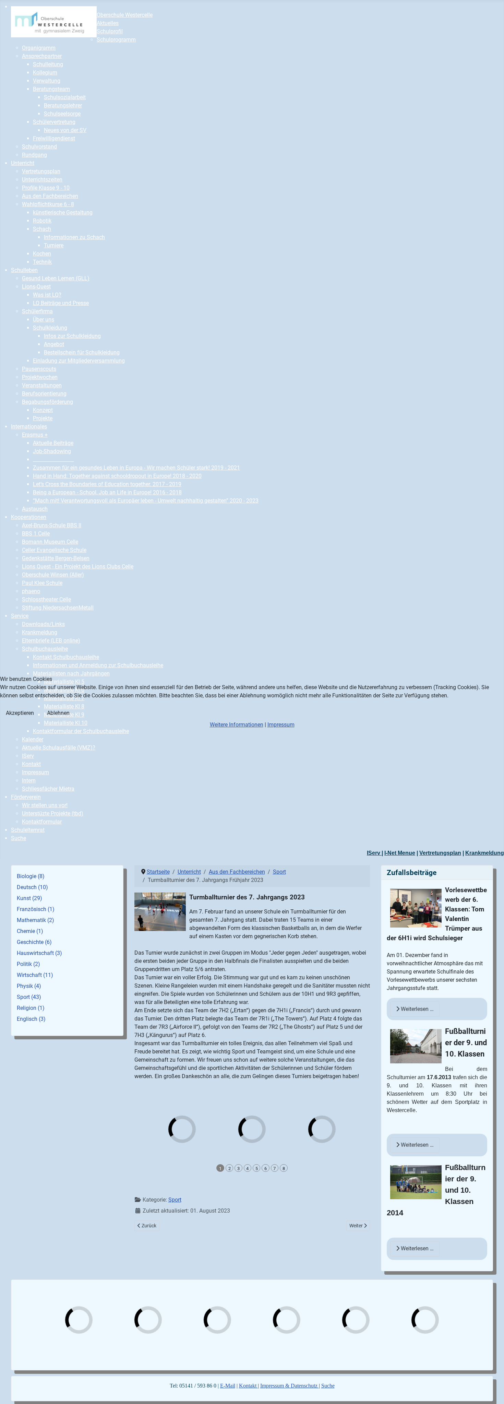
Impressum (281, 724)
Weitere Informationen (236, 724)
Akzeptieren (20, 713)
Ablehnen (58, 713)
